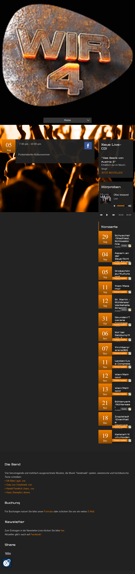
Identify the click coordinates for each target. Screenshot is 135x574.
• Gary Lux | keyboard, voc (18, 485)
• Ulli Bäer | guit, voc (15, 481)
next (113, 215)
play (107, 215)
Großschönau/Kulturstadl (122, 273)
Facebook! (36, 534)
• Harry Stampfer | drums (17, 492)
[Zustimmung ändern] (7, 562)
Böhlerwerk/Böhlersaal (122, 404)
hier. (63, 530)
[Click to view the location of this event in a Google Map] (129, 245)
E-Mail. (91, 511)
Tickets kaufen (120, 263)
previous (101, 215)
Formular (48, 511)
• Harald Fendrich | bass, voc (19, 488)
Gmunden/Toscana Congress (122, 319)
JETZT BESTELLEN (111, 173)
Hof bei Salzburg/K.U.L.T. (122, 334)
